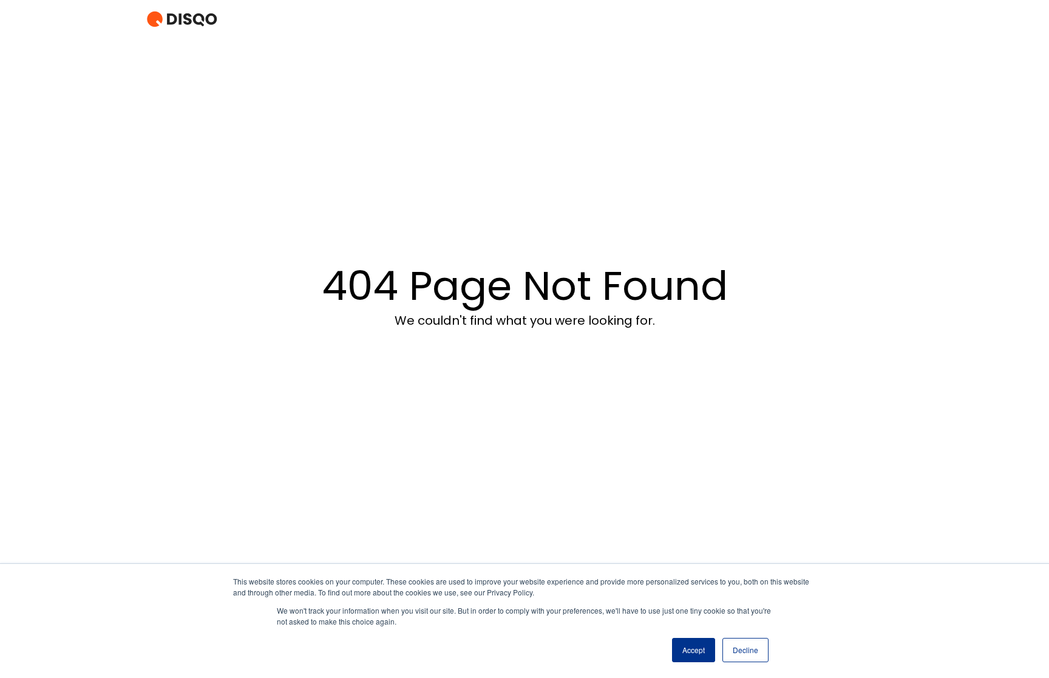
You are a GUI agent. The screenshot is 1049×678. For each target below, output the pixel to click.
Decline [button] (745, 650)
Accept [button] (693, 650)
